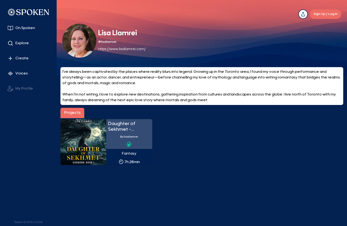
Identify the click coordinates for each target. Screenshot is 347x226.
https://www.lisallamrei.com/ (122, 49)
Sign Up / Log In (325, 14)
